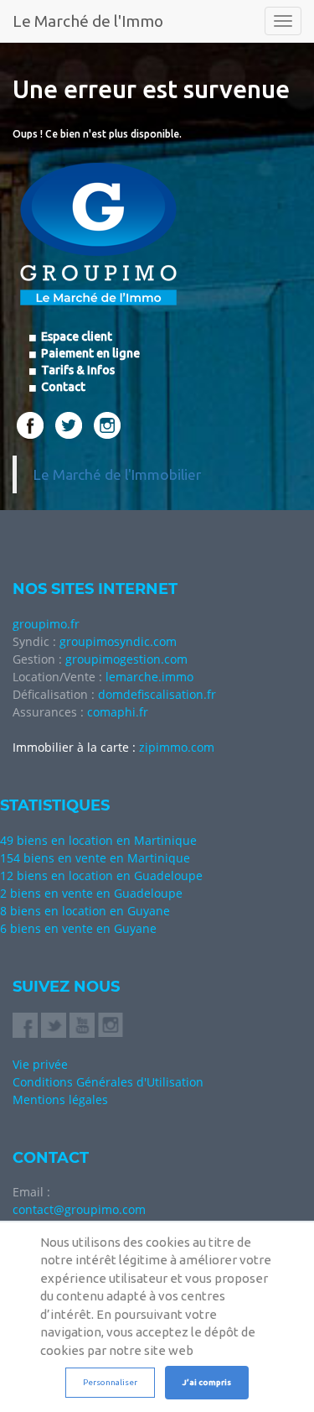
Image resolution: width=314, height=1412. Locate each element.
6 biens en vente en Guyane (78, 928)
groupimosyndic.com (118, 641)
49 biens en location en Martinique (98, 840)
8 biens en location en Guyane (85, 911)
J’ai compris (207, 1382)
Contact (62, 386)
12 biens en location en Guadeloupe (101, 875)
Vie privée (40, 1064)
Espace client (75, 336)
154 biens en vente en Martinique (95, 858)
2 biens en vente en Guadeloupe (91, 893)
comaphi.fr (117, 712)
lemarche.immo (149, 677)
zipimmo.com (176, 747)
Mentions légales (60, 1099)
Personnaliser (110, 1382)
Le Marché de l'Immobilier (117, 474)
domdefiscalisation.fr (157, 694)
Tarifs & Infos (77, 370)
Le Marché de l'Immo (88, 21)
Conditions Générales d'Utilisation (108, 1082)
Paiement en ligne (89, 353)
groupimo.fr (46, 624)
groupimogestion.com (126, 659)
